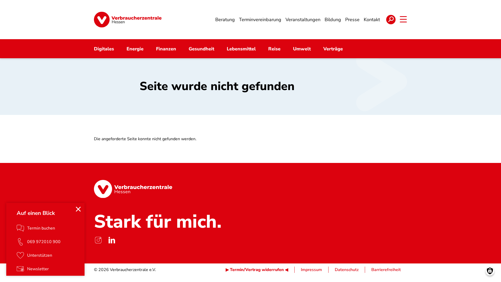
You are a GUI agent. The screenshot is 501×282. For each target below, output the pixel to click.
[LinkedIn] (111, 240)
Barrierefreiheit (386, 270)
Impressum (311, 270)
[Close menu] (78, 209)
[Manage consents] (489, 270)
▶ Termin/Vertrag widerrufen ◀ (257, 270)
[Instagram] (98, 240)
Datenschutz (347, 270)
